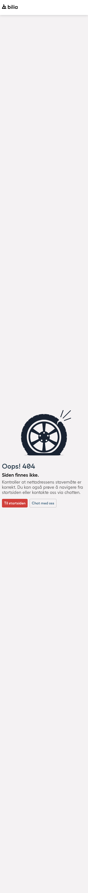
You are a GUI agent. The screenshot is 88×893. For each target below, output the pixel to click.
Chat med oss (43, 503)
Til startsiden (14, 503)
